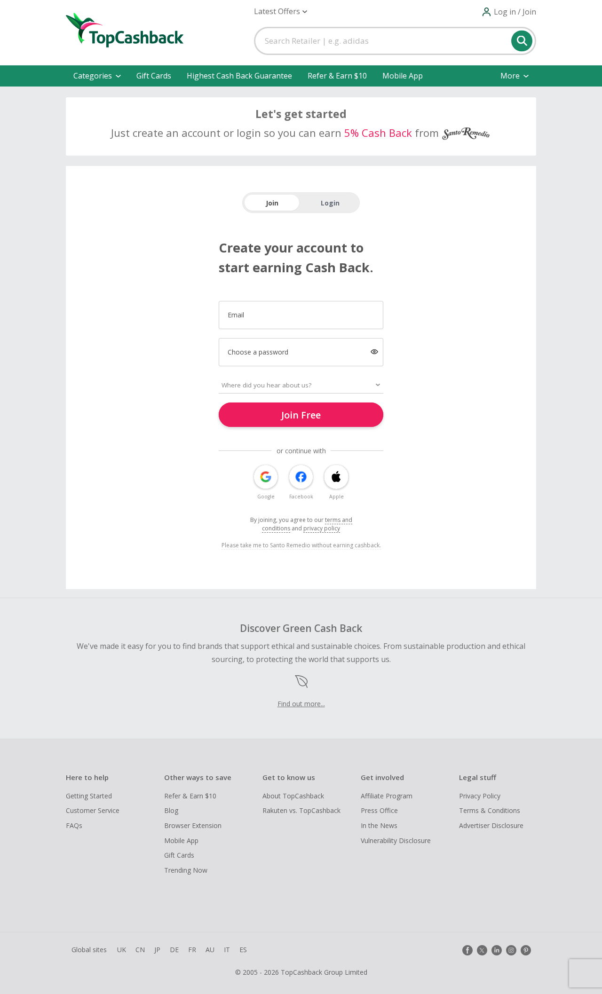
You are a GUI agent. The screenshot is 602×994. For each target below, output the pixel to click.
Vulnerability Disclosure (396, 840)
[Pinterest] (526, 950)
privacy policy (321, 528)
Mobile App (402, 76)
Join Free (301, 415)
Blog (171, 810)
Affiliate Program (386, 795)
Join (272, 202)
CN (140, 949)
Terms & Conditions (489, 810)
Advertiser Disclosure (491, 825)
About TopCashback (293, 795)
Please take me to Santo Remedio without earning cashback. (301, 545)
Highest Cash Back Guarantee (239, 76)
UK (121, 949)
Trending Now (185, 870)
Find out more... (301, 703)
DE (174, 949)
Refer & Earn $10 (337, 76)
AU (210, 949)
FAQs (74, 825)
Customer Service (92, 810)
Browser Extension (193, 825)
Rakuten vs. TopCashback (301, 810)
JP (157, 949)
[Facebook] (467, 950)
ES (243, 949)
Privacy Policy (479, 795)
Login (330, 202)
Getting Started (89, 795)
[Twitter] (482, 950)
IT (227, 949)
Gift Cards (153, 76)
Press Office (379, 810)
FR (192, 949)
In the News (379, 825)
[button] (280, 11)
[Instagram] (511, 950)
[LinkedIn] (496, 950)
